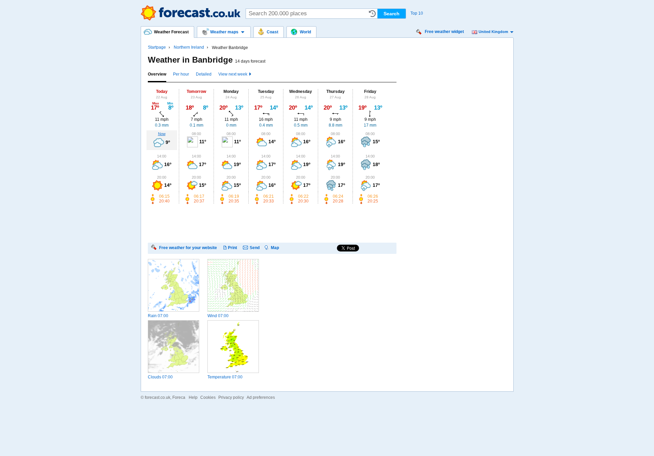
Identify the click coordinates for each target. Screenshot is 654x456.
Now (162, 134)
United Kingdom (493, 32)
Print (232, 247)
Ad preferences (261, 397)
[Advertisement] (272, 223)
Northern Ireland (189, 47)
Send (255, 247)
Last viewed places (372, 13)
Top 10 (416, 13)
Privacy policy (231, 397)
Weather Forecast (190, 12)
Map (275, 247)
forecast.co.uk (157, 397)
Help (193, 397)
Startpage (157, 47)
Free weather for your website (188, 247)
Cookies (208, 397)
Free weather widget (444, 31)
